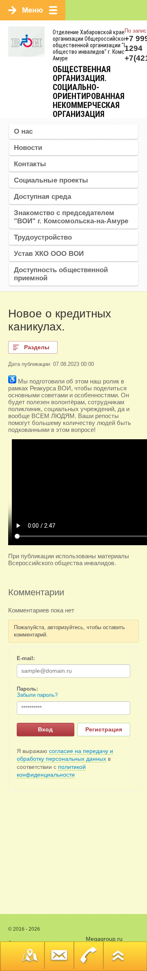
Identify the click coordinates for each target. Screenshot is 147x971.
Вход (45, 729)
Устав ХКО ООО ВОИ (49, 254)
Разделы (36, 347)
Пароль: (27, 689)
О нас (23, 131)
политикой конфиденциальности (51, 771)
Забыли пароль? (37, 695)
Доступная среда (42, 196)
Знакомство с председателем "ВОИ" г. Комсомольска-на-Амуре (71, 217)
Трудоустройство (43, 237)
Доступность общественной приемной (61, 274)
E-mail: (26, 658)
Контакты (30, 164)
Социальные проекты (51, 180)
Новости (28, 148)
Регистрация (103, 729)
